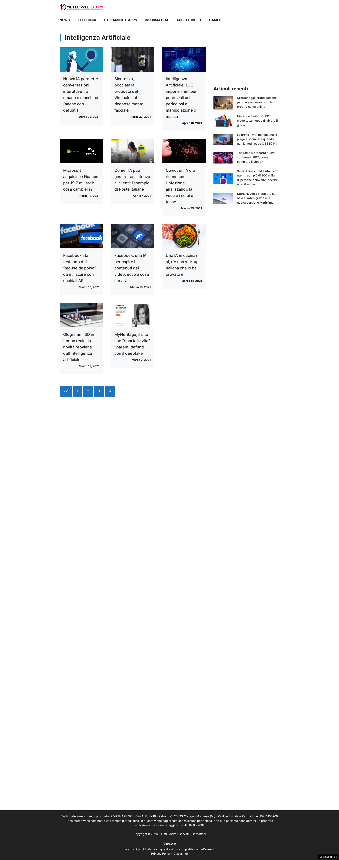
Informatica (157, 20)
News (65, 20)
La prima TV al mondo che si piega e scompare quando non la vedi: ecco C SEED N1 (257, 139)
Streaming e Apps (120, 20)
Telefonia (87, 20)
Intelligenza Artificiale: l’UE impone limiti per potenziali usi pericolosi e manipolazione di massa (181, 97)
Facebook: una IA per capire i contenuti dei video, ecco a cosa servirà (131, 268)
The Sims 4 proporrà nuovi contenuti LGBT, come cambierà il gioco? (256, 157)
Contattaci (199, 834)
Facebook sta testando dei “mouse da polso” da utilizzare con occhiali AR (79, 268)
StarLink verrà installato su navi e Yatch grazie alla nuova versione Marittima (256, 198)
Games (215, 20)
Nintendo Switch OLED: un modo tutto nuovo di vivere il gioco (257, 120)
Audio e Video (188, 20)
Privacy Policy (160, 853)
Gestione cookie (328, 856)
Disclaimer (180, 853)
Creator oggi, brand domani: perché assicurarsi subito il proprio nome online (257, 102)
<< (66, 391)
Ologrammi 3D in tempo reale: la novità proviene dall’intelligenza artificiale (78, 347)
